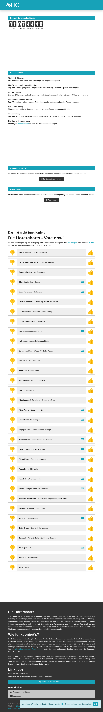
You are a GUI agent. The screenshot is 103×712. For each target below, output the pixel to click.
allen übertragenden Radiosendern (29, 649)
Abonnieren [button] (52, 200)
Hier (63, 704)
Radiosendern (23, 124)
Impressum (16, 696)
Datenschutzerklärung (21, 692)
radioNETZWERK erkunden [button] (52, 682)
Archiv (91, 243)
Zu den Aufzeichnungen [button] (52, 179)
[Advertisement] (51, 219)
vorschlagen (72, 243)
